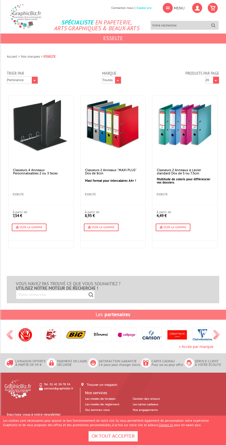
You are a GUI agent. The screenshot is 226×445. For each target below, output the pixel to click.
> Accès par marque (196, 347)
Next (216, 335)
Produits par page (202, 73)
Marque (109, 73)
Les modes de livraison (100, 399)
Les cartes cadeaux (145, 404)
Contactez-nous (122, 8)
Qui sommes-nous (97, 410)
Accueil (12, 56)
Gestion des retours (146, 399)
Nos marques (30, 56)
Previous (9, 335)
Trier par (15, 73)
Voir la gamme (30, 227)
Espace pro (144, 8)
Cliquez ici (166, 425)
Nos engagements (145, 410)
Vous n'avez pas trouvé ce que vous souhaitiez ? (68, 285)
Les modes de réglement (102, 404)
